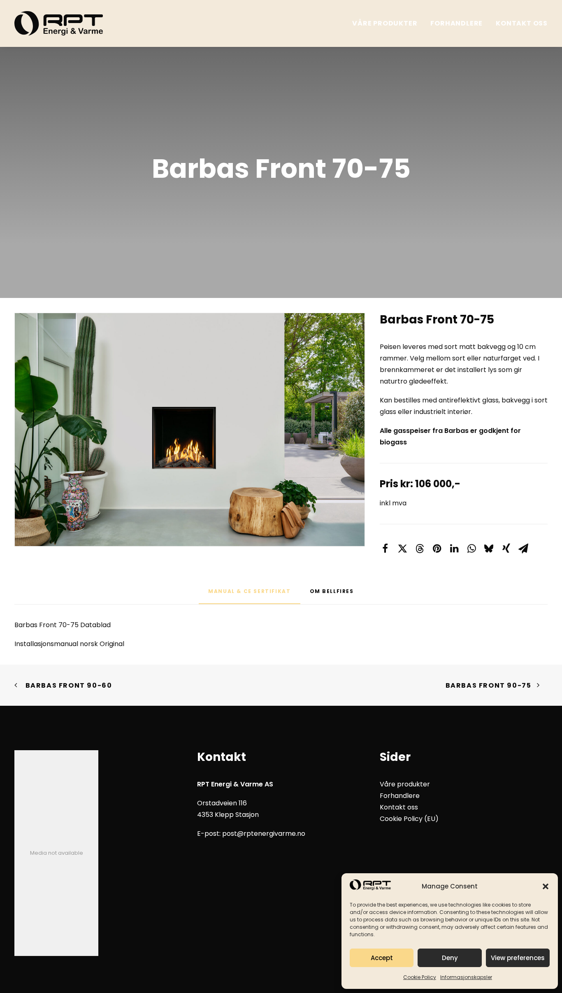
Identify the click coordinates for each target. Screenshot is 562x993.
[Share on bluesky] (489, 548)
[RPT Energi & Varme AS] (58, 23)
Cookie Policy (419, 977)
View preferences (518, 957)
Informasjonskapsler (466, 977)
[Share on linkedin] (454, 548)
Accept (382, 957)
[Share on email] (523, 548)
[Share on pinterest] (437, 548)
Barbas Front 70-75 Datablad (62, 625)
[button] (545, 886)
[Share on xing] (506, 548)
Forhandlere (456, 23)
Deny (450, 957)
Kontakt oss (522, 23)
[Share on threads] (419, 548)
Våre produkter (384, 23)
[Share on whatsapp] (471, 548)
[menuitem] (387, 23)
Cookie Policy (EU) (409, 818)
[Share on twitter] (402, 548)
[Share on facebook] (385, 548)
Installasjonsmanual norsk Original (69, 644)
